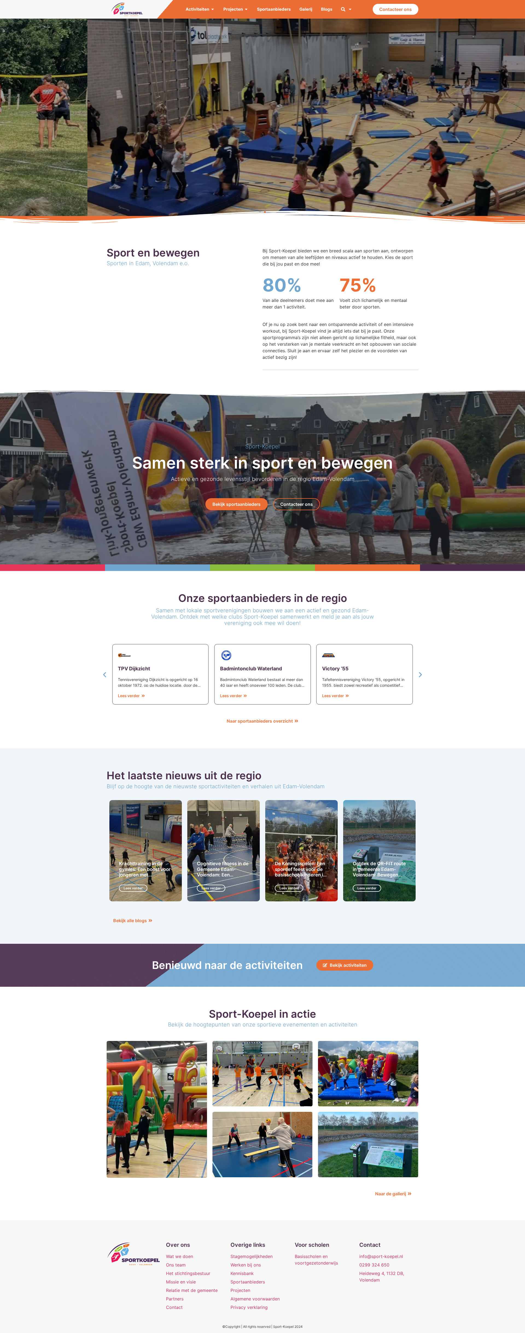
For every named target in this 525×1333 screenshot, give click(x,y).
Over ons (178, 1245)
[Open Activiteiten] (213, 9)
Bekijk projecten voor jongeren (262, 136)
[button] (260, 212)
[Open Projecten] (246, 9)
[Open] (350, 9)
